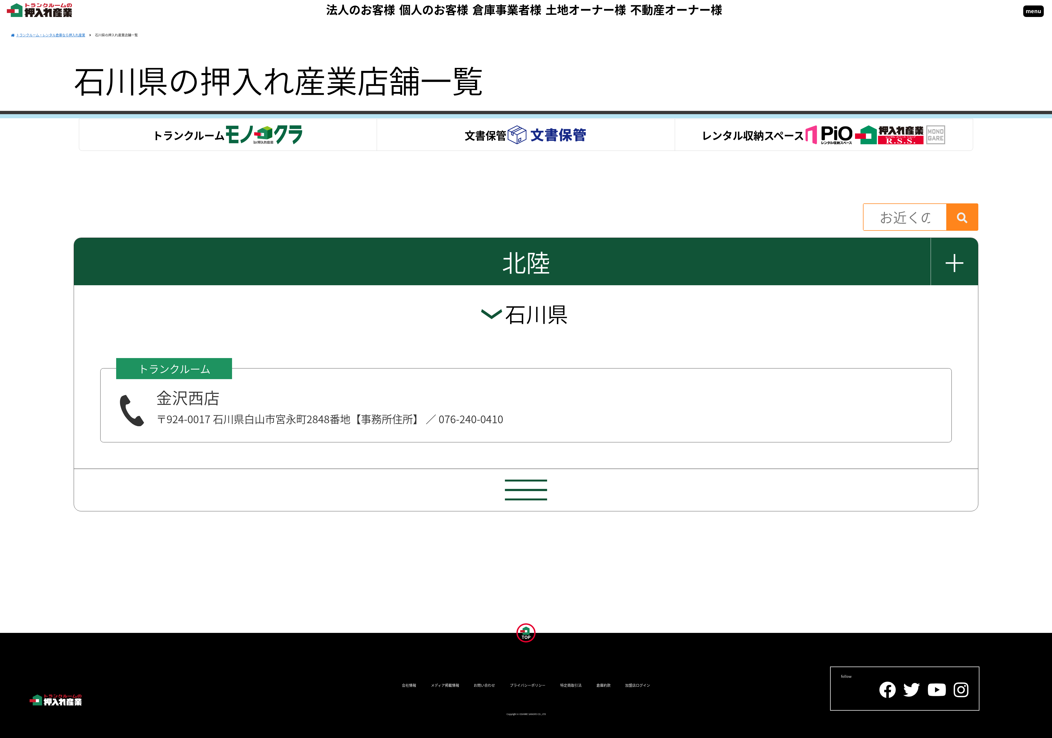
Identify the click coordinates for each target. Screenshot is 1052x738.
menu (1033, 11)
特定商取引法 (571, 685)
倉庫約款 (603, 685)
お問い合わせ (484, 685)
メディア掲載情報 (445, 685)
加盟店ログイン (637, 685)
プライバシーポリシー (527, 685)
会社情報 (409, 685)
